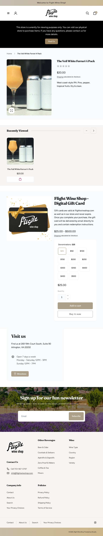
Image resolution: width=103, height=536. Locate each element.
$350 (73, 268)
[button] (8, 13)
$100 (82, 251)
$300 (62, 268)
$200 (73, 259)
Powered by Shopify (90, 532)
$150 (62, 259)
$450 (62, 276)
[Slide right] (93, 130)
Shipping (60, 77)
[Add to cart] (20, 179)
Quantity (61, 291)
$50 (71, 251)
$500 (73, 276)
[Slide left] (86, 130)
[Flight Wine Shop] (15, 455)
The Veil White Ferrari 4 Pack (20, 169)
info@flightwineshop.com (22, 473)
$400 (84, 268)
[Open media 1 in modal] (29, 87)
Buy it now (75, 314)
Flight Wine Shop (79, 532)
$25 (62, 251)
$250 (84, 259)
